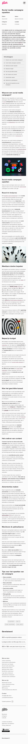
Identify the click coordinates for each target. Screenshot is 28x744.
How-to (18, 621)
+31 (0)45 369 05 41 (6, 695)
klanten (20, 42)
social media (23, 186)
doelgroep (18, 136)
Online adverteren (10, 624)
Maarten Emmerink (19, 19)
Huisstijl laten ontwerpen (8, 674)
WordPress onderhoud (7, 671)
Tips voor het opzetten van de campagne (12, 84)
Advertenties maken (10, 77)
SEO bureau (5, 688)
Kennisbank (5, 738)
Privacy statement (6, 725)
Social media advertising (8, 666)
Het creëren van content (11, 74)
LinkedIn (6, 410)
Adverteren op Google (7, 664)
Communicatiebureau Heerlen (9, 689)
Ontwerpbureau (6, 686)
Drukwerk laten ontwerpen (8, 676)
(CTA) (6, 515)
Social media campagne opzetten (13, 63)
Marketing (4, 24)
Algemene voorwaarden (8, 723)
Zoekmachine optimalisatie (8, 662)
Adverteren (11, 621)
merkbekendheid (21, 149)
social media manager (17, 362)
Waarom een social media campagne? (14, 60)
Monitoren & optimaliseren (11, 80)
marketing (4, 345)
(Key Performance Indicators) (13, 300)
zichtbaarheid (11, 122)
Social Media (20, 624)
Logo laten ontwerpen (7, 673)
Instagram (12, 407)
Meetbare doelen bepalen (11, 65)
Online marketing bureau (8, 684)
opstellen (16, 286)
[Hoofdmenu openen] (24, 2)
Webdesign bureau (6, 682)
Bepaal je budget (9, 68)
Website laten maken (7, 667)
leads (22, 280)
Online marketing (6, 660)
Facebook (4, 478)
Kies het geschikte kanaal (11, 71)
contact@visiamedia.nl (7, 697)
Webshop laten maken (7, 669)
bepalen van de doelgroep (10, 195)
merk (4, 101)
